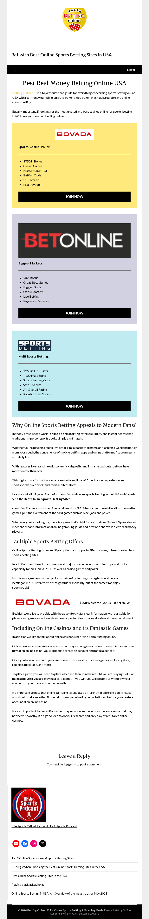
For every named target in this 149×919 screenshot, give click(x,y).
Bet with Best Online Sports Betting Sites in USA (61, 54)
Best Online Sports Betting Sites (47, 499)
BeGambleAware (89, 913)
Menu (131, 69)
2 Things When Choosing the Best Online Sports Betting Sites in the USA (58, 867)
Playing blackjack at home (27, 884)
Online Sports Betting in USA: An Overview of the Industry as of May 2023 (59, 893)
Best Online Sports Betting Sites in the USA (39, 876)
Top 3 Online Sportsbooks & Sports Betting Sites (42, 858)
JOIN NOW (122, 603)
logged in (70, 764)
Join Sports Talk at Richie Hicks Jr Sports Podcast (44, 826)
